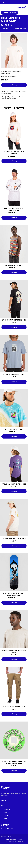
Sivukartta (20, 841)
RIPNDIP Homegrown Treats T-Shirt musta (14, 320)
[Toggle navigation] (3, 7)
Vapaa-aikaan (11, 71)
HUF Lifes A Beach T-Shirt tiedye (14, 429)
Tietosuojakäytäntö (10, 841)
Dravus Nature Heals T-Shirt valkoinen (14, 539)
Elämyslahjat (7, 812)
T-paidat (18, 71)
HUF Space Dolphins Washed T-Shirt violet (14, 484)
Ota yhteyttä (13, 839)
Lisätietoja (14, 85)
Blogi (5, 818)
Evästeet (20, 839)
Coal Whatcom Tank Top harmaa (14, 265)
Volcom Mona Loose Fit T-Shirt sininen (14, 374)
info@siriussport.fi (5, 2)
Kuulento (6, 815)
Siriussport (7, 809)
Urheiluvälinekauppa (9, 12)
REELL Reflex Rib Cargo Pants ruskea (14, 707)
